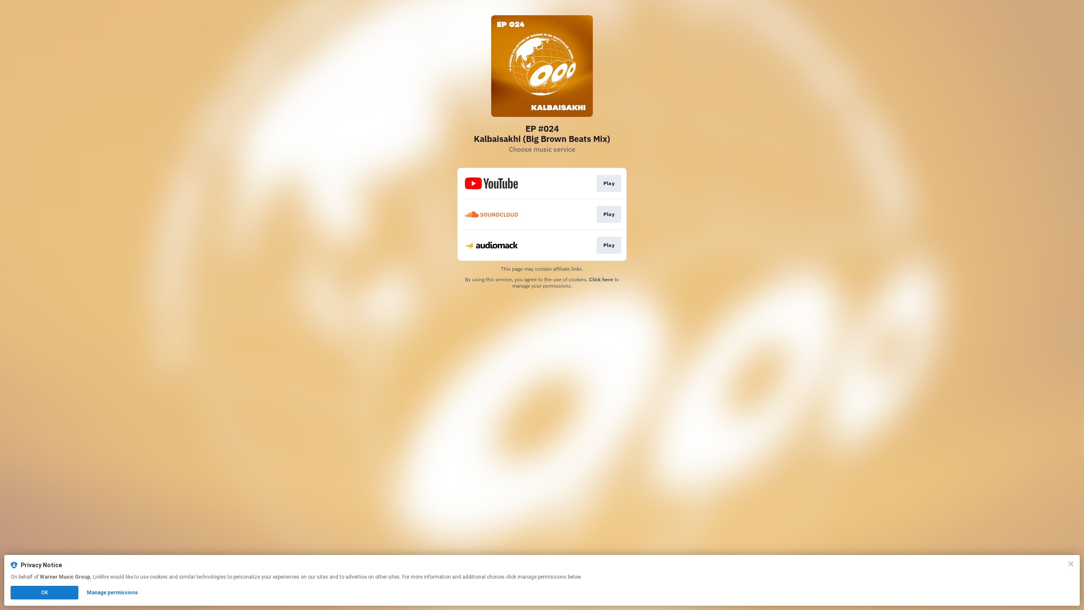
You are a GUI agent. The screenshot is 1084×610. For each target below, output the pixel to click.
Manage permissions (112, 593)
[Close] (1071, 564)
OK (44, 593)
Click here (601, 279)
